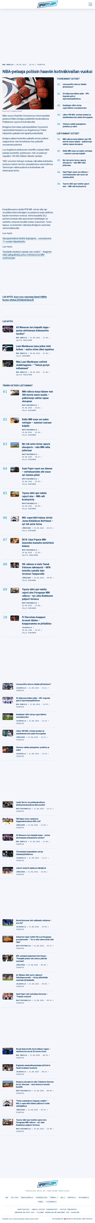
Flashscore (75, 1212)
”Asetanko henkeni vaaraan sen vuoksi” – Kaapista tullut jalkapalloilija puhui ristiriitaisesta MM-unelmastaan (26, 254)
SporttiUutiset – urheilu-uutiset (31, 1209)
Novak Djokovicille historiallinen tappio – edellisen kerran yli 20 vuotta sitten (33, 1050)
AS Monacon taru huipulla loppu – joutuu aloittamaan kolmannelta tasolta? (33, 330)
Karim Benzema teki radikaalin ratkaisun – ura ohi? (34, 921)
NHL (7, 1197)
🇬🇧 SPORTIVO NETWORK (72, 1219)
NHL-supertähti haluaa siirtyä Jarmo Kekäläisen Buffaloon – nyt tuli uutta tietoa (37, 521)
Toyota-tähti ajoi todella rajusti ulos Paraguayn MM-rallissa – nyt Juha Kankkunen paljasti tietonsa (37, 594)
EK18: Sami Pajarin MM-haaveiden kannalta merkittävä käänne (38, 543)
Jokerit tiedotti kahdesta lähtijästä (31, 868)
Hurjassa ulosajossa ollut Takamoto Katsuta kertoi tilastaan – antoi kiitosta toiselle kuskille (35, 1084)
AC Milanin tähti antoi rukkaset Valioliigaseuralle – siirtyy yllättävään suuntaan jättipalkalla (32, 977)
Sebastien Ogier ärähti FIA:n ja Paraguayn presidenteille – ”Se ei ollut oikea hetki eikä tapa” (35, 939)
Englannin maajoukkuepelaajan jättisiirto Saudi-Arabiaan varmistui (33, 1066)
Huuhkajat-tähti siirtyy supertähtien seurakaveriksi (31, 715)
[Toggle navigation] (90, 4)
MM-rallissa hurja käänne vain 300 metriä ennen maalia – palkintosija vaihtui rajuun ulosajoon (37, 396)
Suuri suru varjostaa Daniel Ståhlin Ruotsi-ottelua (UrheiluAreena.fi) (24, 298)
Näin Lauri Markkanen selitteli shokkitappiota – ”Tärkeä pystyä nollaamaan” (32, 365)
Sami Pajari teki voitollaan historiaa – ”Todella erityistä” (32, 995)
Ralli (63, 1197)
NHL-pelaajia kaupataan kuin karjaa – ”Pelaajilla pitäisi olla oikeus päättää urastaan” (31, 958)
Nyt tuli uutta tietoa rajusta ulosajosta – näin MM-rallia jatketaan (36, 447)
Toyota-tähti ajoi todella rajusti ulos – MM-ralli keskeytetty (34, 496)
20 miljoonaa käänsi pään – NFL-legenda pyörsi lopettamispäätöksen (33, 699)
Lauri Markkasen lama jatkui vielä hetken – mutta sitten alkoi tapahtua (35, 348)
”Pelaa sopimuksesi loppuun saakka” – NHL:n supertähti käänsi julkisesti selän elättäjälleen (33, 1103)
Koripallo (72, 1197)
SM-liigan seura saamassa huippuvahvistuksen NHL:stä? (28, 820)
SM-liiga (14, 1197)
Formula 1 (54, 1197)
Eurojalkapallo (27, 1197)
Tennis (40, 1202)
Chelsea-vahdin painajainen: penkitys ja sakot (32, 748)
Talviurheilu (83, 1197)
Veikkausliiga (41, 1197)
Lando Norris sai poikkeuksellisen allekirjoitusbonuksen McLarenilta (30, 803)
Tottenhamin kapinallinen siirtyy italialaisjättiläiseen (29, 853)
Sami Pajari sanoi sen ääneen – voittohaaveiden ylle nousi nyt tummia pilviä (37, 471)
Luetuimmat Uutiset (68, 133)
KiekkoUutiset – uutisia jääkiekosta (61, 1209)
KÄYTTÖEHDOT (87, 1219)
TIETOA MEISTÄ (57, 1219)
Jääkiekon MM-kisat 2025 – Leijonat (29, 1212)
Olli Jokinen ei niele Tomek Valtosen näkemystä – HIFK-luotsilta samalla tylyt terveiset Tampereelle (36, 569)
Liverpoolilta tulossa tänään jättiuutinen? (33, 684)
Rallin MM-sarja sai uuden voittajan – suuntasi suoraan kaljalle (36, 422)
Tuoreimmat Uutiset (68, 78)
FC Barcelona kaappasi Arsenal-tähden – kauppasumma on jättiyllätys (37, 620)
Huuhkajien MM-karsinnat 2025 (57, 1212)
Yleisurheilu (51, 1202)
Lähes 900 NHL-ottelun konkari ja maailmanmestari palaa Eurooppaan (31, 732)
